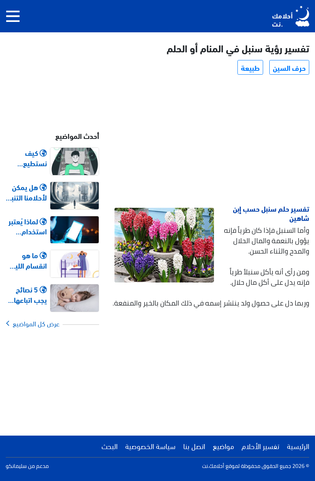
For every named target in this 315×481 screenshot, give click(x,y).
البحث (109, 445)
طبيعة (250, 67)
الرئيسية (298, 445)
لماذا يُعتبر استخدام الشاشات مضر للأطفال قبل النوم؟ (26, 226)
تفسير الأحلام (260, 445)
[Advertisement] (211, 141)
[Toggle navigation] (13, 16)
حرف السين (289, 67)
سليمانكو (16, 466)
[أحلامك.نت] (290, 16)
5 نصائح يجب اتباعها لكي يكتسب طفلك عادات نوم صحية (28, 294)
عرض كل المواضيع (35, 323)
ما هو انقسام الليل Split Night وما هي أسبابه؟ (29, 260)
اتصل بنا (194, 445)
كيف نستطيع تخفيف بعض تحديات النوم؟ (27, 157)
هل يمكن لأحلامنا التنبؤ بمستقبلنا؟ (27, 192)
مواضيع (223, 445)
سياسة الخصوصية (150, 445)
